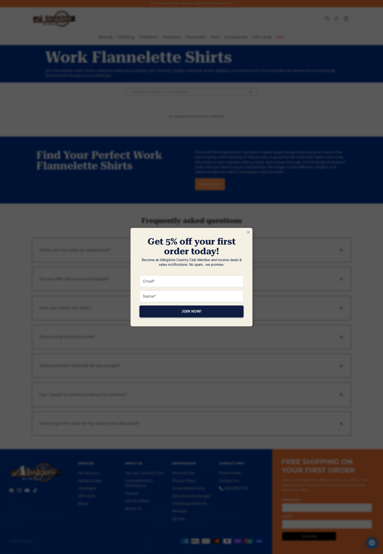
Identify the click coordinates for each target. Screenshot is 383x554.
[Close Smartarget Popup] (248, 232)
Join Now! (191, 311)
